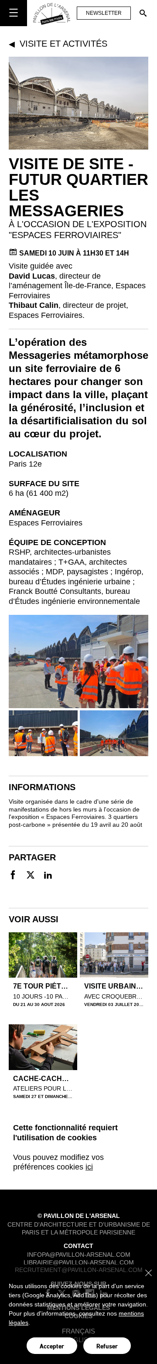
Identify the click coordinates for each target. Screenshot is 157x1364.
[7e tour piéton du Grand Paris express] (43, 955)
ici (89, 1167)
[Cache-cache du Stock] (43, 1047)
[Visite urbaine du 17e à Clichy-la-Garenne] (114, 955)
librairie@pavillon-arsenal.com (79, 1261)
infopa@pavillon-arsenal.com (78, 1254)
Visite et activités (63, 43)
